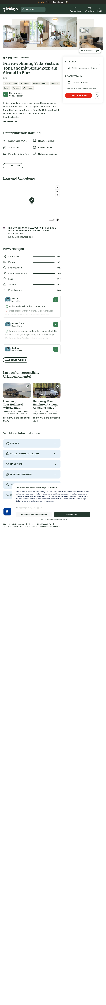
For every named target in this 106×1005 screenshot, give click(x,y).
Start (5, 524)
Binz (31, 524)
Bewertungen (58, 2)
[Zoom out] (57, 191)
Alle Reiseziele (18, 524)
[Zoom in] (57, 188)
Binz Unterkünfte (44, 524)
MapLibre (52, 220)
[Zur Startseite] (10, 9)
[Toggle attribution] (57, 219)
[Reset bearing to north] (57, 195)
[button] (8, 121)
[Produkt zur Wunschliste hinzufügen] (27, 386)
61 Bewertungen (16, 96)
